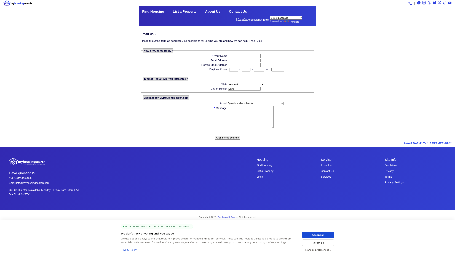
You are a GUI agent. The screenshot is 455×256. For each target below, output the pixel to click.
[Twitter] (439, 2)
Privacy (389, 170)
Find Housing (153, 11)
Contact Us (238, 11)
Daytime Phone (218, 69)
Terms (388, 176)
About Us (212, 11)
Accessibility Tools (258, 19)
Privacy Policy (129, 249)
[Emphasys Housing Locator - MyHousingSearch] (27, 165)
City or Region (219, 88)
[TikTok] (444, 2)
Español (242, 19)
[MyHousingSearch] (18, 3)
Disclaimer (391, 165)
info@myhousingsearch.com (33, 182)
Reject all (318, 242)
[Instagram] (424, 2)
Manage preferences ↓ (318, 250)
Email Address (218, 60)
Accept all (318, 234)
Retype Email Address (214, 64)
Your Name (220, 55)
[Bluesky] (434, 2)
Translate (294, 21)
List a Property (185, 11)
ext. (268, 69)
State (224, 84)
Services (326, 176)
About (223, 103)
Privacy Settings (394, 182)
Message (221, 108)
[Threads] (429, 2)
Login (260, 176)
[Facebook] (419, 2)
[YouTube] (449, 2)
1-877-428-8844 (23, 178)
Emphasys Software (227, 217)
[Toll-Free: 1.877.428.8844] (410, 3)
